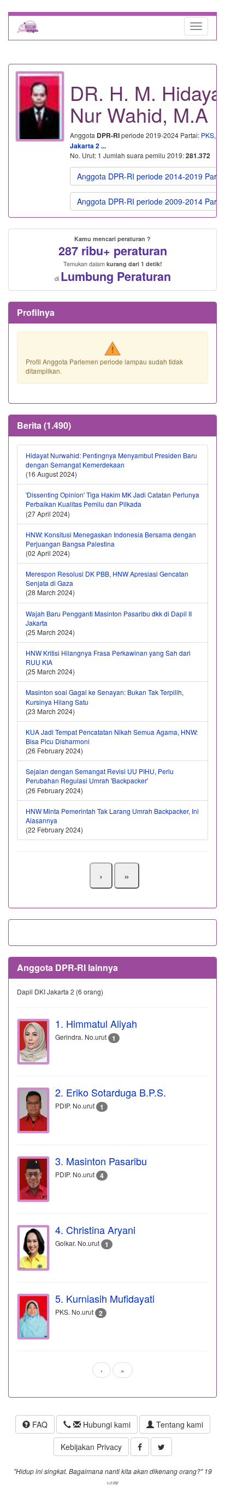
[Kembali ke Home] (28, 26)
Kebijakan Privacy (91, 1446)
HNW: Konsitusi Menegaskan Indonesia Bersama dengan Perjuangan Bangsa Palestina (111, 539)
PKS (207, 135)
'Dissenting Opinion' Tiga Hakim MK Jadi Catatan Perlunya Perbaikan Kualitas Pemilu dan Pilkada (112, 499)
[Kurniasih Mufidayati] (33, 1316)
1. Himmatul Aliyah (96, 1023)
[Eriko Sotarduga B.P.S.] (33, 1110)
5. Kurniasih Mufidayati (105, 1298)
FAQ (39, 1424)
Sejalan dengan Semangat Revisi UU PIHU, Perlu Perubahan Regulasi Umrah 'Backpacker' (100, 775)
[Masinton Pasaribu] (33, 1179)
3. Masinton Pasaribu (101, 1161)
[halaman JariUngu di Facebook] (140, 1446)
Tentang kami (178, 1424)
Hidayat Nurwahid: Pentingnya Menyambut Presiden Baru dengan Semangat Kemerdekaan (111, 460)
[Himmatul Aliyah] (33, 1041)
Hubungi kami (106, 1424)
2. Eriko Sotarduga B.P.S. (110, 1092)
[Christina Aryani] (33, 1248)
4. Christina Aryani (95, 1230)
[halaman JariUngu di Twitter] (161, 1446)
